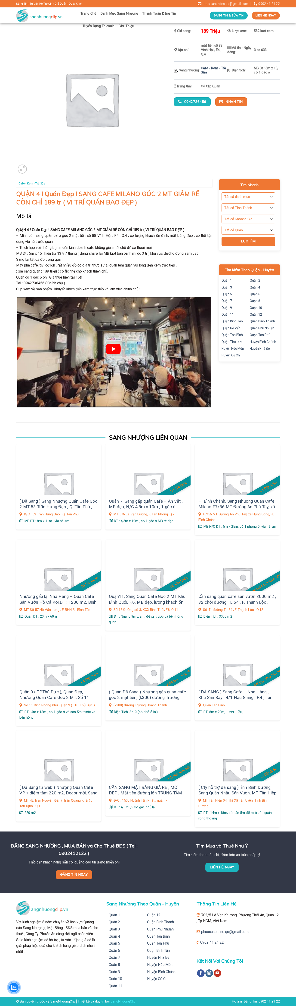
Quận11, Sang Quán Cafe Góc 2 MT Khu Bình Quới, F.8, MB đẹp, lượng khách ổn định (147, 602)
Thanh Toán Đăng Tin (159, 14)
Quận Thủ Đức (232, 342)
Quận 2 (255, 280)
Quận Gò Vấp (231, 328)
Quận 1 (227, 280)
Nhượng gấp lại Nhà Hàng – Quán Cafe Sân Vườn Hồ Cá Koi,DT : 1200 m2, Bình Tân (57, 602)
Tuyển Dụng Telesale (98, 26)
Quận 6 (255, 294)
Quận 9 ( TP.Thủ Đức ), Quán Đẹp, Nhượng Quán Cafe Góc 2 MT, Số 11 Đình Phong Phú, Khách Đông (54, 697)
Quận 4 (255, 287)
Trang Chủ (88, 14)
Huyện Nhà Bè (260, 348)
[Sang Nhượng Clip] (45, 15)
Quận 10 (256, 308)
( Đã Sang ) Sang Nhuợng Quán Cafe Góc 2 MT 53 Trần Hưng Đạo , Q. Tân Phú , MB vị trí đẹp (58, 507)
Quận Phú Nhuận (262, 328)
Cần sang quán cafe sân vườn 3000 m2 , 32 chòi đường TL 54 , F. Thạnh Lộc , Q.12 (237, 602)
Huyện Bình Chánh (263, 342)
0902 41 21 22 (212, 942)
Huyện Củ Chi (231, 355)
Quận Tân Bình (232, 335)
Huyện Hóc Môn (233, 348)
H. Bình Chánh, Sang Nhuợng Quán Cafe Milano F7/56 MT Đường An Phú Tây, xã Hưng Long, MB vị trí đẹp (236, 507)
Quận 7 (227, 301)
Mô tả (24, 216)
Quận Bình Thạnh (262, 321)
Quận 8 (255, 301)
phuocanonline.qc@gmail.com (225, 932)
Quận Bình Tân (232, 321)
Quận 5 (227, 294)
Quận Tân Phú (260, 335)
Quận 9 (227, 308)
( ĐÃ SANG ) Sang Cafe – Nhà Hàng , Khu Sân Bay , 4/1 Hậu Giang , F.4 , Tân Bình (235, 697)
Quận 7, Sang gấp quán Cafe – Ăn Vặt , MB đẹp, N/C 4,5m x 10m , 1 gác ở (146, 504)
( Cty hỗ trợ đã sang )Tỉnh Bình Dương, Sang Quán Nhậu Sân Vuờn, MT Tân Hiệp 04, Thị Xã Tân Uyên (237, 793)
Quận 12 (256, 314)
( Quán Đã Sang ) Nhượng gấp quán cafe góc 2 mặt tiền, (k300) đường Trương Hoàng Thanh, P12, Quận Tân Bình (147, 697)
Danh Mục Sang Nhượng (119, 14)
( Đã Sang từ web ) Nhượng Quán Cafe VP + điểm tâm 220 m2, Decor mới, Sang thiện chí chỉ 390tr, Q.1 (58, 793)
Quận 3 (227, 287)
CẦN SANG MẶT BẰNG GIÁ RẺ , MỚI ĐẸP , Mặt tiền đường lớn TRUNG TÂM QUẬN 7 (145, 793)
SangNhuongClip (123, 1001)
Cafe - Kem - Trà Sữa (31, 183)
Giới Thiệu (126, 26)
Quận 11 (228, 314)
